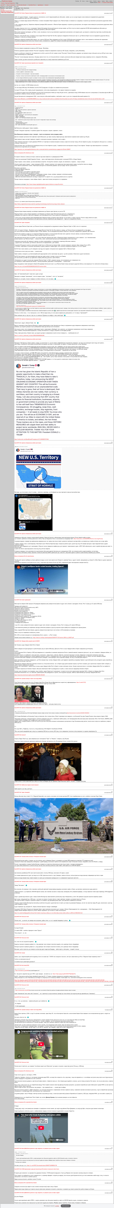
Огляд (2, 9)
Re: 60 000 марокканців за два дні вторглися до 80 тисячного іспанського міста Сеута (39, 1169)
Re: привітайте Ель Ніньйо (30, 1102)
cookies (57, 1205)
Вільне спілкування (11, 5)
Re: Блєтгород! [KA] (24, 965)
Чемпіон (103, 1)
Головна (2, 3)
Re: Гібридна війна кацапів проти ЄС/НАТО (30, 641)
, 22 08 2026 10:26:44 (21, 68)
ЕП (80, 1)
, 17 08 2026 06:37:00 (20, 711)
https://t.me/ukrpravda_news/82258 (22, 990)
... (21, 9)
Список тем (16, 6)
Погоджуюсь (65, 1205)
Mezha (107, 1)
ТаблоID (94, 1)
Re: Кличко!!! (23, 734)
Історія (87, 1)
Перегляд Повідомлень (10, 3)
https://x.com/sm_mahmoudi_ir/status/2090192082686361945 (29, 335)
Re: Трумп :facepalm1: (25, 222)
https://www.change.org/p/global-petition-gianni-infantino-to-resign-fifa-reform (44, 184)
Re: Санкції (22, 952)
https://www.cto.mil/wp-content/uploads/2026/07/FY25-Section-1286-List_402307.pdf (53, 637)
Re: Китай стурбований (25, 599)
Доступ (111, 1)
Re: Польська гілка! (24, 916)
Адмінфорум (40, 5)
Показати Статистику (6, 11)
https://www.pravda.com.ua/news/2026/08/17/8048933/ (78, 712)
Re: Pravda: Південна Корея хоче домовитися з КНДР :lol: (33, 13)
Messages (18, 8)
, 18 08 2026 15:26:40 (21, 446)
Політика (77, 1)
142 (22, 9)
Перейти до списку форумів (6, 6)
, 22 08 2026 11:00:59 (20, 66)
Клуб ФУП (3, 5)
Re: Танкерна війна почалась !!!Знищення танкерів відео (33, 856)
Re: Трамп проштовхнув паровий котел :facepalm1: (31, 62)
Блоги (83, 1)
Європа (99, 1)
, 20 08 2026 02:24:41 (22, 287)
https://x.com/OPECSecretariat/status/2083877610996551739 (42, 1165)
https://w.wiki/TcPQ (81, 682)
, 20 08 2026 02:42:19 (20, 286)
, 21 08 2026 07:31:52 (20, 106)
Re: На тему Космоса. (29, 556)
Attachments (26, 8)
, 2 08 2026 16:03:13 (22, 1153)
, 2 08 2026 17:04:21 (20, 1152)
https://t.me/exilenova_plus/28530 (22, 970)
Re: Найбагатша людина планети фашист (29, 784)
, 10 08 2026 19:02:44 (20, 988)
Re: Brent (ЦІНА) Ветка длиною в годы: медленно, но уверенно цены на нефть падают (40, 1148)
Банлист (46, 5)
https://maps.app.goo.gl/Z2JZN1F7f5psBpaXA (64, 973)
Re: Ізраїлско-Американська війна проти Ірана (30, 44)
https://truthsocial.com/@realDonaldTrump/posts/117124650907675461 (30, 306)
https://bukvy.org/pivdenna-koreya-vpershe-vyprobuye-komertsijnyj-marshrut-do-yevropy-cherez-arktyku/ (40, 204)
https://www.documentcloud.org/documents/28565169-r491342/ (30, 675)
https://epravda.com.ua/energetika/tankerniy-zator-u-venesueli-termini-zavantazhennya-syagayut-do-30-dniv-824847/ (43, 149)
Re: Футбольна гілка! (29, 152)
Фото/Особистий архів (21, 5)
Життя (91, 1)
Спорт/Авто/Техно (32, 5)
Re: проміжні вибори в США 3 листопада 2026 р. (31, 678)
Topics (22, 8)
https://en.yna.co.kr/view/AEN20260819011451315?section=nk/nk (30, 266)
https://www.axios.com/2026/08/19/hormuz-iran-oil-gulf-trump (88, 538)
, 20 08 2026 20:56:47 (21, 191)
